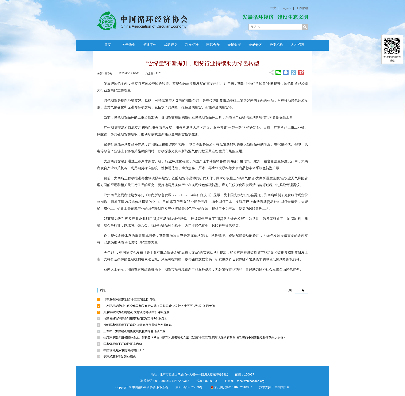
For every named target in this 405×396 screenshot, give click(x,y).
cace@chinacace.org (250, 380)
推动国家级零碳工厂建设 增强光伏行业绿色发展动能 (137, 325)
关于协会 (128, 44)
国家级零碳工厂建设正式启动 (122, 344)
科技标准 (192, 44)
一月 (301, 290)
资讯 (253, 26)
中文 (273, 8)
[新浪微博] (301, 72)
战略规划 (171, 44)
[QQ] (286, 72)
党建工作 (150, 44)
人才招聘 (297, 44)
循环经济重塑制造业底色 (119, 356)
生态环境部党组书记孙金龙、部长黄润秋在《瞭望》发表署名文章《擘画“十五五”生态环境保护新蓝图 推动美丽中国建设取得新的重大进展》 (194, 337)
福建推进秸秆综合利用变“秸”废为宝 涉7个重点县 (135, 318)
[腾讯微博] (293, 73)
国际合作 (213, 44)
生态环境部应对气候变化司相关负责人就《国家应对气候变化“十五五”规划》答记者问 (159, 306)
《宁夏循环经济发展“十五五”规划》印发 (129, 299)
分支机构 (276, 44)
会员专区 (255, 44)
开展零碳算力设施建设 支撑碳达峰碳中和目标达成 (136, 312)
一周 (288, 290)
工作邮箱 (302, 8)
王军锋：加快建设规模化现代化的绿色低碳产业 (134, 331)
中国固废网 (282, 387)
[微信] (278, 72)
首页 (107, 44)
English (286, 8)
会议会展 (234, 44)
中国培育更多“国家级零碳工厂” (123, 350)
